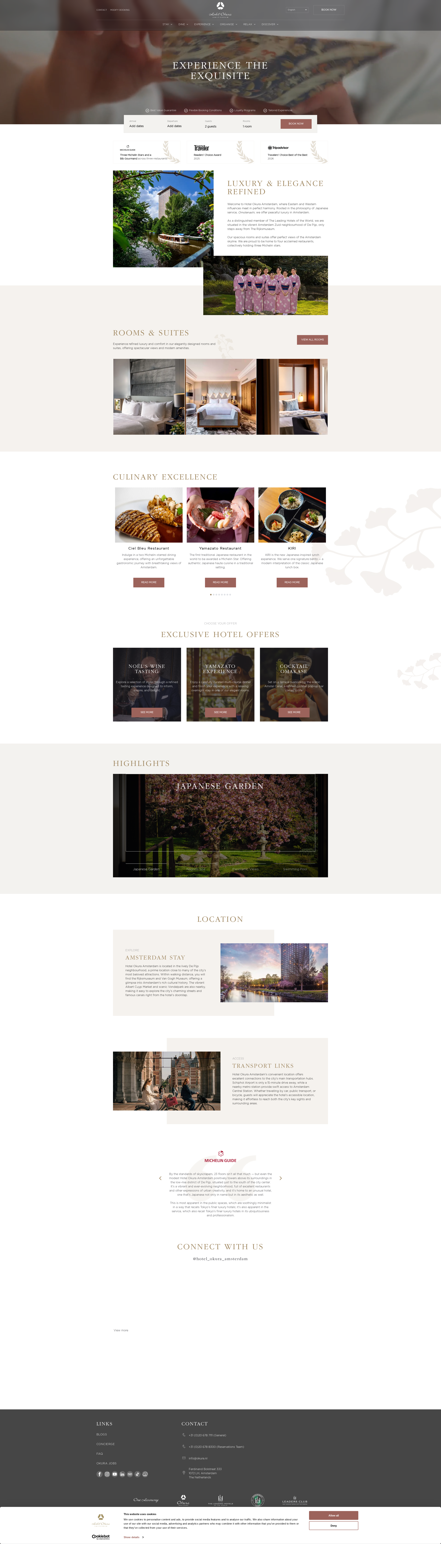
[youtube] (115, 1474)
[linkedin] (122, 1474)
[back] (160, 1178)
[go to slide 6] (224, 594)
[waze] (145, 1474)
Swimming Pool (295, 869)
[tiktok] (137, 1474)
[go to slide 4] (219, 594)
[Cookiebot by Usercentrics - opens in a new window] (101, 1537)
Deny (334, 1525)
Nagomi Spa (196, 869)
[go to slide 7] (227, 594)
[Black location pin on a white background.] (184, 1474)
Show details (131, 1537)
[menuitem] (168, 24)
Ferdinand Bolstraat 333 (205, 1469)
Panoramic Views (245, 869)
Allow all (334, 1515)
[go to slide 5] (222, 594)
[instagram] (107, 1474)
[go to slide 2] (213, 594)
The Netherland (199, 1477)
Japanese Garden (146, 869)
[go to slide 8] (230, 594)
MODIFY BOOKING (120, 10)
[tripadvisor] (130, 1474)
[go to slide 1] (211, 594)
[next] (281, 1178)
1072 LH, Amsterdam (203, 1473)
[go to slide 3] (216, 594)
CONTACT (101, 10)
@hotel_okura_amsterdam (220, 1259)
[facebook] (99, 1474)
